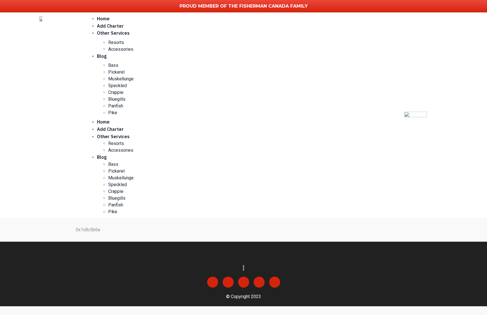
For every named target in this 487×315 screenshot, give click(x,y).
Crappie (115, 92)
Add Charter (110, 26)
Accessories (120, 49)
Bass (113, 65)
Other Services (113, 33)
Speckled (117, 85)
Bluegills (116, 99)
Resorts (116, 42)
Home (103, 18)
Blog (102, 56)
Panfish (115, 106)
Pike (112, 112)
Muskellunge (121, 78)
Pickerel (116, 72)
